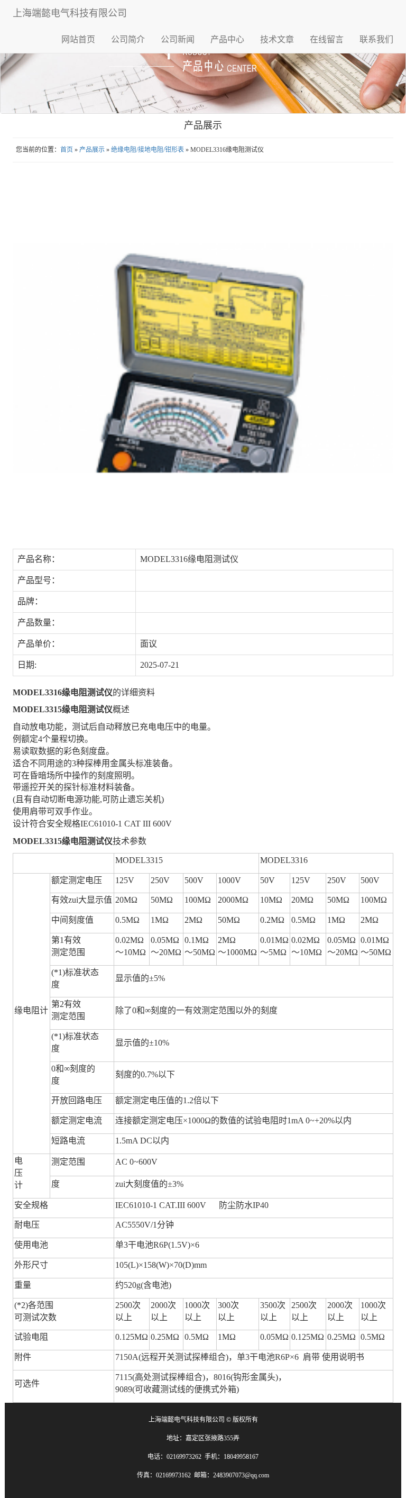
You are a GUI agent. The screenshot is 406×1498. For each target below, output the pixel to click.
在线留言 (327, 39)
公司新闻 (178, 39)
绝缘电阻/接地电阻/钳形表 (147, 149)
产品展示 (92, 149)
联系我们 (376, 39)
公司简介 (128, 39)
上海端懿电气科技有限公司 (70, 13)
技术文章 (277, 39)
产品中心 (227, 39)
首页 (66, 149)
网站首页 (78, 39)
